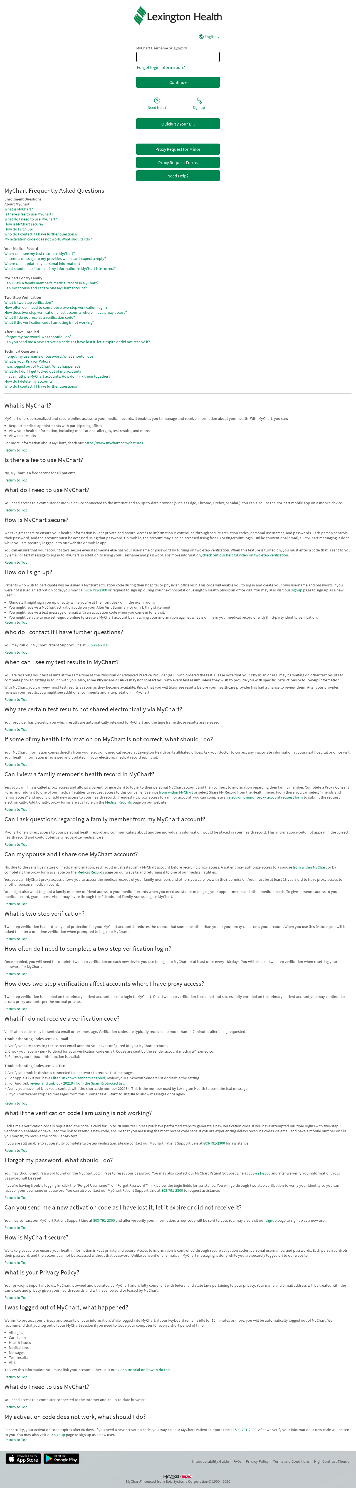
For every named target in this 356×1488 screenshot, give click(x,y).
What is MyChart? (18, 209)
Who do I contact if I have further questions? (41, 234)
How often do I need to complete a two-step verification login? (55, 307)
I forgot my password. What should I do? (37, 336)
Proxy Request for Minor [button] (178, 149)
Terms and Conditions (291, 1461)
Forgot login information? (161, 67)
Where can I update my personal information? (42, 263)
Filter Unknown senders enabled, (78, 1077)
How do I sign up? (19, 229)
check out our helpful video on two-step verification (245, 555)
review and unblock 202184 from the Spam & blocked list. (77, 1083)
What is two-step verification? (28, 302)
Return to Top (16, 450)
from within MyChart (176, 792)
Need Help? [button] (178, 176)
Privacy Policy (257, 1461)
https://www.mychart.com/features (114, 442)
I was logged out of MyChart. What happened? (42, 366)
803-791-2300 (96, 590)
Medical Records (118, 802)
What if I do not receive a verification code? (39, 317)
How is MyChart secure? (23, 224)
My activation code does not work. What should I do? (48, 239)
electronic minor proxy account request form (266, 797)
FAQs (237, 1461)
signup (296, 590)
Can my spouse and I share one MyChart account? (45, 287)
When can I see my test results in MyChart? (39, 253)
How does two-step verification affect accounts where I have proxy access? (65, 312)
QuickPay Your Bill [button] (178, 124)
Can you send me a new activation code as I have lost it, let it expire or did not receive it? (77, 341)
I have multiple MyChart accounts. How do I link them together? (57, 376)
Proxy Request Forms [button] (178, 162)
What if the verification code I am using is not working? (49, 322)
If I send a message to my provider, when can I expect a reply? (55, 258)
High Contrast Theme (331, 1461)
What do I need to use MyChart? (30, 219)
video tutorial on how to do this (144, 1369)
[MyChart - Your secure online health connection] (178, 15)
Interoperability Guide (210, 1461)
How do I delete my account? (28, 381)
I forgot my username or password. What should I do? (48, 356)
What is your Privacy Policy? (27, 361)
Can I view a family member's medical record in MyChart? (51, 282)
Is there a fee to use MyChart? (28, 214)
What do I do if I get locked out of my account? (42, 371)
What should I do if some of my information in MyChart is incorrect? (60, 268)
